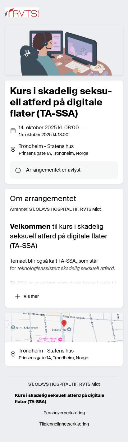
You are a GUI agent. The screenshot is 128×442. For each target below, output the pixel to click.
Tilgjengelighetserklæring (64, 424)
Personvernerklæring (64, 413)
